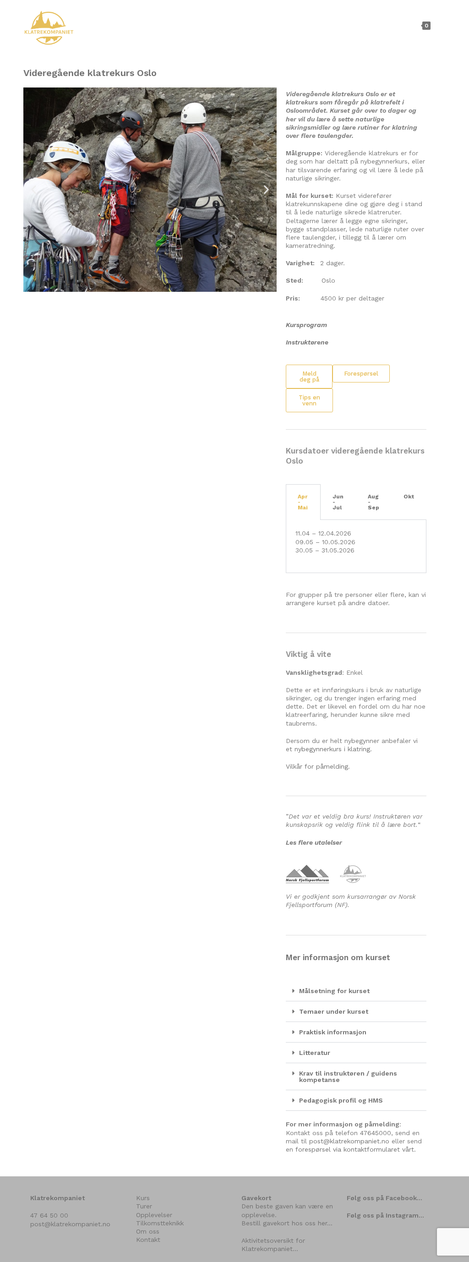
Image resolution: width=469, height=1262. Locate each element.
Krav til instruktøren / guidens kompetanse (348, 1076)
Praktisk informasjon (332, 1032)
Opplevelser (154, 1214)
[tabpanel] (356, 546)
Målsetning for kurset (334, 990)
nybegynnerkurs (318, 749)
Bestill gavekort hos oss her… (287, 1223)
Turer (144, 1206)
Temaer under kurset (333, 1011)
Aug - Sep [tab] (373, 502)
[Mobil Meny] (439, 25)
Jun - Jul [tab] (338, 502)
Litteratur (314, 1052)
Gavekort (256, 1198)
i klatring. (357, 749)
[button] (33, 190)
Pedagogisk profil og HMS (341, 1100)
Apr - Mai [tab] (303, 502)
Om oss (147, 1231)
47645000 (375, 1132)
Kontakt (148, 1239)
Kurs (143, 1198)
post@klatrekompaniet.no (349, 1141)
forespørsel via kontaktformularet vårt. (355, 1149)
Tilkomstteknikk (160, 1223)
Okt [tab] (409, 496)
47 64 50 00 (49, 1215)
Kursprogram (306, 324)
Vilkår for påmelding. (318, 766)
